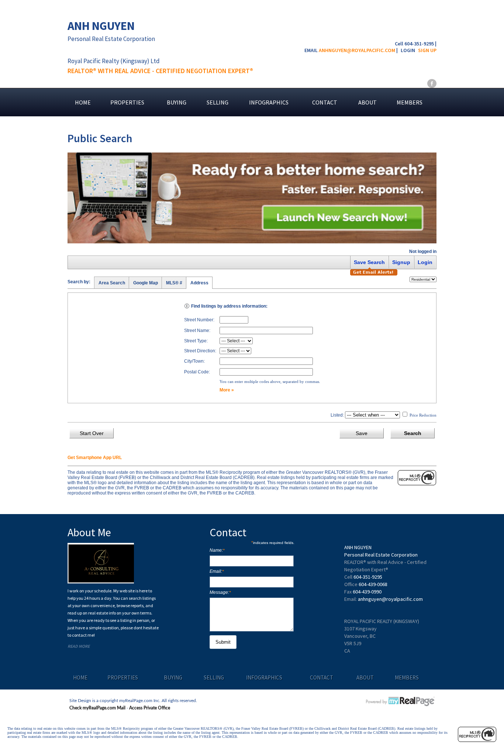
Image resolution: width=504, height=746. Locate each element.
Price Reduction (422, 415)
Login (408, 50)
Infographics (269, 102)
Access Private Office (149, 708)
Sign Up (427, 50)
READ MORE (79, 646)
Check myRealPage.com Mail (97, 708)
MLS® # (174, 282)
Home (83, 102)
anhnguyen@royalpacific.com (357, 50)
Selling (217, 102)
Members (409, 102)
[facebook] (431, 83)
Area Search (112, 282)
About (367, 102)
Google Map (145, 282)
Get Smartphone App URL (95, 457)
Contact (324, 102)
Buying (176, 102)
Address (199, 282)
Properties (127, 102)
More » (227, 390)
